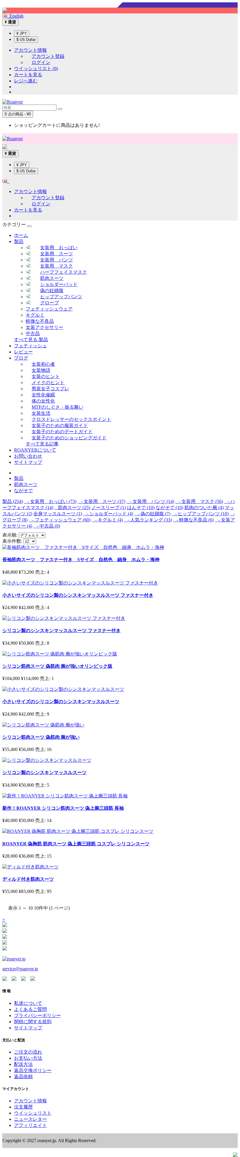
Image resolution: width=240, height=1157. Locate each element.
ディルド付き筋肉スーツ (28, 879)
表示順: (10, 534)
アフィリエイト (30, 1125)
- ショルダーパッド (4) (108, 513)
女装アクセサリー (44, 327)
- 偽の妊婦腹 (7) (152, 513)
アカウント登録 (48, 56)
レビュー (23, 351)
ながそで (23, 490)
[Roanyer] (13, 958)
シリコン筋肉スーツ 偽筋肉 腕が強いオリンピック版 (57, 666)
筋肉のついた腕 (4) (204, 507)
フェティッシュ (30, 345)
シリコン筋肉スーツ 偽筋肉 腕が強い (41, 737)
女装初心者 (43, 364)
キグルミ (35, 315)
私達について (28, 1003)
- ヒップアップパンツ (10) (200, 513)
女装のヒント (46, 376)
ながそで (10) (169, 507)
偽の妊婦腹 (52, 290)
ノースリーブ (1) (108, 507)
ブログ (21, 357)
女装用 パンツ (56, 259)
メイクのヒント (48, 382)
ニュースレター (30, 1119)
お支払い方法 (28, 1058)
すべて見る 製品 (31, 339)
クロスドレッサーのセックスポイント (71, 419)
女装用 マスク (56, 265)
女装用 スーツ (56, 253)
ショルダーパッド (59, 284)
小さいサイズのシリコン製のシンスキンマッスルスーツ (60, 701)
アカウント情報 (30, 1100)
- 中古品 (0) (46, 525)
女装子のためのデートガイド (62, 431)
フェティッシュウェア (49, 308)
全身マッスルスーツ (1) (57, 513)
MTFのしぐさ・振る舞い (57, 407)
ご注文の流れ (28, 1052)
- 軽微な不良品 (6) (193, 519)
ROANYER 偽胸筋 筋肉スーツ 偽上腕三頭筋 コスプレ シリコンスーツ (76, 843)
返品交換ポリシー (33, 1070)
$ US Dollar (26, 39)
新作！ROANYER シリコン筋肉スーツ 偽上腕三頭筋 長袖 (63, 808)
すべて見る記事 (42, 443)
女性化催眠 (43, 394)
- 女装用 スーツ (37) (101, 501)
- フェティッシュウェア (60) (59, 519)
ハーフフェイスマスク (63, 272)
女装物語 (41, 370)
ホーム (21, 235)
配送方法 (23, 1064)
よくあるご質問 (30, 1009)
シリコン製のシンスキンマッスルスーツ (44, 772)
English (15, 15)
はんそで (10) (141, 507)
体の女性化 (43, 400)
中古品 (33, 333)
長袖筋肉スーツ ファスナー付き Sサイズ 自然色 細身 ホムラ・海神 (81, 559)
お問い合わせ (28, 456)
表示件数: (12, 541)
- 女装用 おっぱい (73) (50, 501)
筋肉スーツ (52, 278)
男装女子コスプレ (50, 388)
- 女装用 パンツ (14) (150, 501)
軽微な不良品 (40, 321)
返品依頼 (23, 1076)
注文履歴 (23, 1106)
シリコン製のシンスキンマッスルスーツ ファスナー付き (61, 630)
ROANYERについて (35, 449)
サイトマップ (28, 462)
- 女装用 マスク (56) (199, 501)
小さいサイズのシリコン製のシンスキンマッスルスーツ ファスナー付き (77, 595)
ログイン (41, 62)
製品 (18, 241)
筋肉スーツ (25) (72, 507)
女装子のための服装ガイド (60, 425)
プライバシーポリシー (37, 1015)
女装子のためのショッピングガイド (69, 437)
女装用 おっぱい (59, 247)
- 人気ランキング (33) (148, 519)
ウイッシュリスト (33, 1113)
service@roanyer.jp (20, 968)
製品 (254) (12, 501)
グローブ (49, 302)
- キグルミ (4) (107, 519)
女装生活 (41, 413)
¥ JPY (21, 33)
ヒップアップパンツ (61, 296)
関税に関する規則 (33, 1021)
